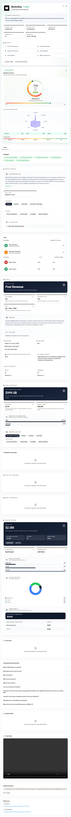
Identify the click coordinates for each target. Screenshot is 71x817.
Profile (5, 147)
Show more (8, 186)
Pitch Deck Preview (22, 61)
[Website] (66, 6)
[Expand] (66, 245)
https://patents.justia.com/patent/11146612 (17, 806)
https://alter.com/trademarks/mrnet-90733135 (18, 812)
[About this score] (66, 70)
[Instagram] (63, 6)
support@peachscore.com (60, 789)
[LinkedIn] (63, 245)
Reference (7, 375)
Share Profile (9, 61)
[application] (35, 121)
